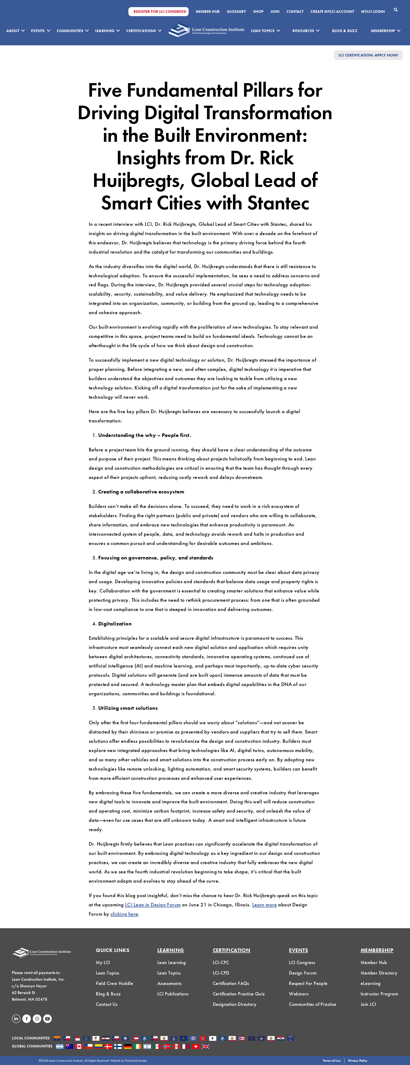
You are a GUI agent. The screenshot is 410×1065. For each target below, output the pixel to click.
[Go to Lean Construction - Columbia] (98, 1047)
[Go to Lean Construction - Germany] (127, 1047)
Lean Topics (263, 30)
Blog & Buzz (345, 30)
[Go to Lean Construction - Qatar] (186, 1047)
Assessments (169, 983)
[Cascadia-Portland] (86, 1039)
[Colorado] (105, 1039)
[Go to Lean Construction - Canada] (79, 1047)
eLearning (371, 983)
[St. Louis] (280, 1039)
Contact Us (106, 1004)
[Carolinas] (76, 1039)
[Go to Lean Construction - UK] (205, 1047)
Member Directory (379, 973)
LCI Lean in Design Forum (153, 904)
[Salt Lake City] (261, 1039)
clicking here (124, 913)
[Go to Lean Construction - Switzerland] (196, 1047)
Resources (303, 30)
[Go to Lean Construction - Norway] (166, 1047)
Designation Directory (234, 1004)
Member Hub (208, 11)
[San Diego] (271, 1039)
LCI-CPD (221, 973)
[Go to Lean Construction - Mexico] (157, 1047)
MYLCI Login (373, 11)
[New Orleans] (222, 1039)
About (12, 30)
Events (38, 30)
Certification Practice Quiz (239, 994)
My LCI (103, 962)
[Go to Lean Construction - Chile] (89, 1047)
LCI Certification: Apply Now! (368, 54)
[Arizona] (57, 1039)
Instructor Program (379, 994)
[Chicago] (96, 1039)
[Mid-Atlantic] (183, 1039)
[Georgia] (135, 1039)
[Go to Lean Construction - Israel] (147, 1047)
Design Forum (303, 973)
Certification (232, 950)
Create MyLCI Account (332, 11)
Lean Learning (171, 962)
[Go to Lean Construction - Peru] (176, 1047)
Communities (70, 30)
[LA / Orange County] (164, 1039)
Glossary (236, 11)
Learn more (264, 904)
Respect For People (308, 983)
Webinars (298, 994)
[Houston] (154, 1039)
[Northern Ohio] (242, 1039)
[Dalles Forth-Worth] (115, 1039)
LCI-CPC (221, 962)
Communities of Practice (312, 1004)
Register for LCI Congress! (160, 11)
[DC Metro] (125, 1039)
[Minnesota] (193, 1039)
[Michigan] (173, 1039)
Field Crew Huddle (114, 983)
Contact (295, 11)
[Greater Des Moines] (144, 1039)
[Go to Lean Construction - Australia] (69, 1047)
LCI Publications (172, 994)
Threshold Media (136, 1060)
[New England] (212, 1039)
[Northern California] (232, 1039)
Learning (105, 30)
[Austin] (66, 1039)
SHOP (258, 11)
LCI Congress (302, 962)
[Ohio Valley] (251, 1039)
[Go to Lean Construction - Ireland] (137, 1047)
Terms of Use (332, 1060)
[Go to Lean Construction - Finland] (118, 1047)
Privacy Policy (358, 1060)
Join (275, 11)
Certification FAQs (231, 983)
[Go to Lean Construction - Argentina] (59, 1047)
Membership (383, 30)
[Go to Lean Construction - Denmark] (108, 1047)
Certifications (141, 30)
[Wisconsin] (290, 1039)
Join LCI (368, 1004)
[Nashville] (203, 1039)
